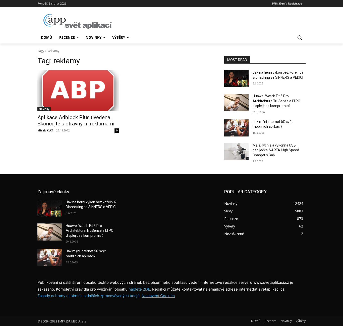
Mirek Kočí (45, 130)
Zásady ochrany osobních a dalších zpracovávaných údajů (88, 295)
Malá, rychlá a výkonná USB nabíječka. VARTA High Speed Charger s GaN (276, 150)
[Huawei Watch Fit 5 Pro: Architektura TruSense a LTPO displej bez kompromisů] (236, 102)
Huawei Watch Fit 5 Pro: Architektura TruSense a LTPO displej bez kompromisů (276, 101)
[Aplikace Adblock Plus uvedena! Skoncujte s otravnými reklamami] (78, 90)
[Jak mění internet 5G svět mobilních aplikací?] (236, 127)
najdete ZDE (139, 289)
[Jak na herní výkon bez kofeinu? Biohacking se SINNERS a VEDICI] (236, 78)
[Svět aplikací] (77, 21)
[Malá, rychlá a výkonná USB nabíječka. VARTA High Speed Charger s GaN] (236, 151)
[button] (300, 37)
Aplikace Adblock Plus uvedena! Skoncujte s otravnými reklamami (76, 120)
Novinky (44, 109)
